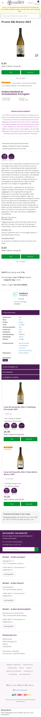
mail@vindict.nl (7, 570)
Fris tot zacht (9, 479)
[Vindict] (15, 2)
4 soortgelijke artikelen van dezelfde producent (17, 86)
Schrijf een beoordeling (29, 83)
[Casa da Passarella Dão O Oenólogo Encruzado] (20, 393)
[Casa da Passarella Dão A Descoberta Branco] (20, 458)
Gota (20, 329)
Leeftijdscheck (28, 671)
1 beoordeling (16, 83)
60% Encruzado (24, 343)
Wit (20, 320)
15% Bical (22, 348)
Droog (21, 322)
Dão (20, 327)
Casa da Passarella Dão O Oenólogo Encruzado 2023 (20, 408)
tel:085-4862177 (7, 619)
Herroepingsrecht (24, 674)
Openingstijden (9, 574)
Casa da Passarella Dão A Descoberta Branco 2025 (20, 473)
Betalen (5, 644)
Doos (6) (30, 72)
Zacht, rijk (8, 414)
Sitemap (28, 668)
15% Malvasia (23, 346)
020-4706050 (13, 519)
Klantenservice (7, 639)
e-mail (31, 519)
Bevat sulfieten (24, 353)
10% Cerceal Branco (25, 350)
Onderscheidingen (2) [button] (10, 367)
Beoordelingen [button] (7, 372)
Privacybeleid (6, 646)
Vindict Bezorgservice (9, 641)
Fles (10, 72)
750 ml (21, 337)
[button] (4, 157)
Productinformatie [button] (8, 313)
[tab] (20, 312)
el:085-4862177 (8, 593)
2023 (20, 332)
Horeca (21, 668)
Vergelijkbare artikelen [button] (10, 377)
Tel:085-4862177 (8, 567)
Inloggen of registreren (13, 665)
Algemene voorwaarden (13, 671)
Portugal (21, 325)
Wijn (20, 317)
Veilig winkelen (12, 668)
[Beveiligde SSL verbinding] (20, 694)
